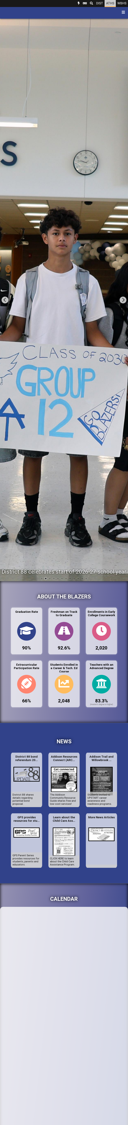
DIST (99, 3)
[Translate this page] (84, 3)
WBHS (121, 3)
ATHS (110, 3)
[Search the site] (91, 3)
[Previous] (5, 300)
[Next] (123, 300)
